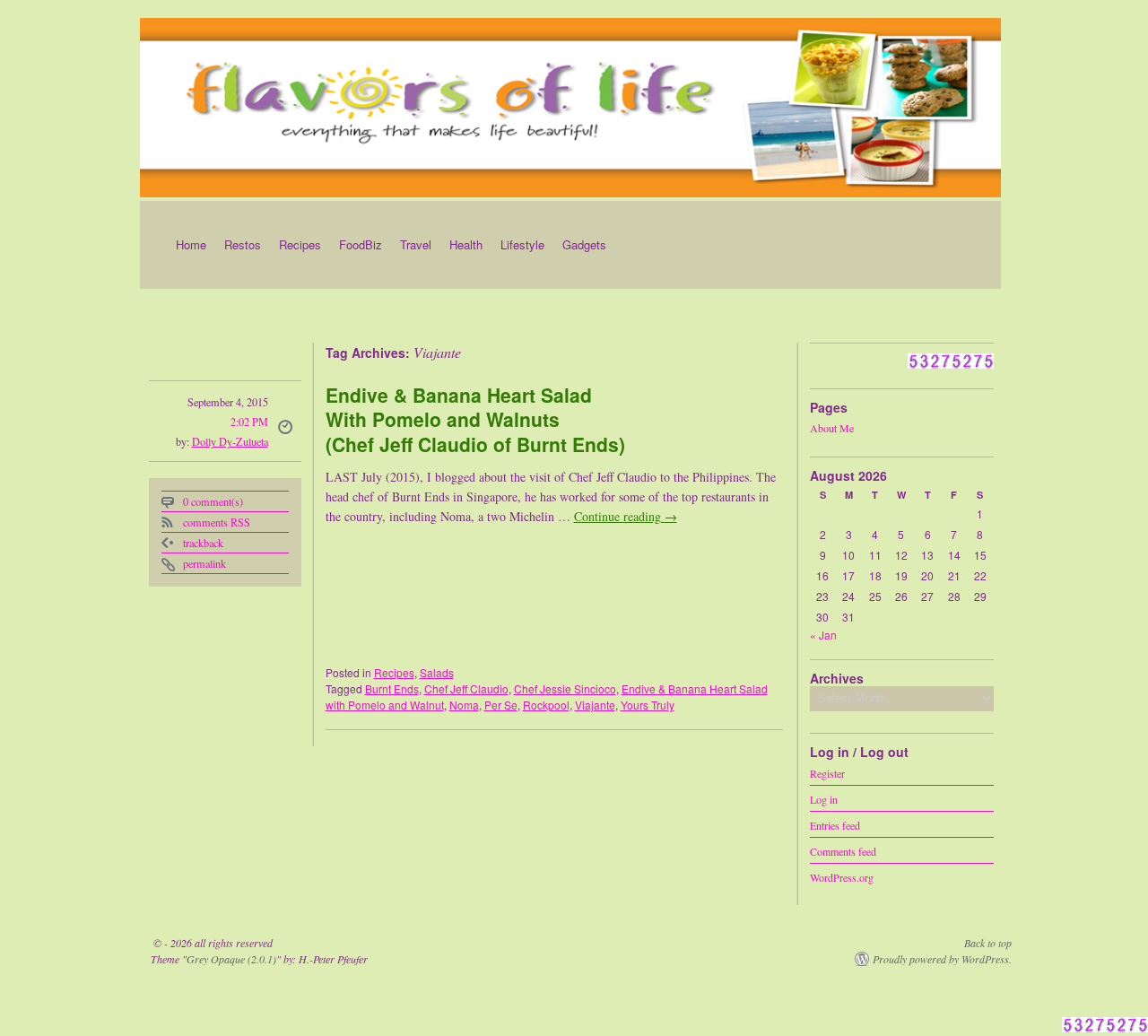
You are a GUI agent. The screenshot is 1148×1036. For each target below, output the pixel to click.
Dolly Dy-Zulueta (230, 441)
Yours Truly (647, 704)
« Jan (823, 634)
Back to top (988, 943)
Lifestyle (522, 244)
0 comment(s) (213, 501)
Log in (824, 798)
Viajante (595, 704)
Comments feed (843, 850)
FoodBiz (360, 244)
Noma (464, 704)
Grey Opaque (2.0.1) (231, 959)
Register (827, 772)
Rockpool (546, 704)
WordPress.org (842, 876)
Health (466, 244)
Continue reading (625, 516)
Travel (415, 244)
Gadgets (584, 244)
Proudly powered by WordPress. (942, 959)
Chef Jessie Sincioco (565, 688)
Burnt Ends (392, 688)
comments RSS (216, 522)
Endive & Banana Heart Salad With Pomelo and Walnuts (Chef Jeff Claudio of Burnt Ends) (475, 419)
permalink (204, 563)
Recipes (300, 244)
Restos (242, 244)
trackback (203, 542)
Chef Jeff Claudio (466, 688)
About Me (832, 428)
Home (191, 244)
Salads (437, 672)
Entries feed (835, 824)
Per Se (500, 704)
